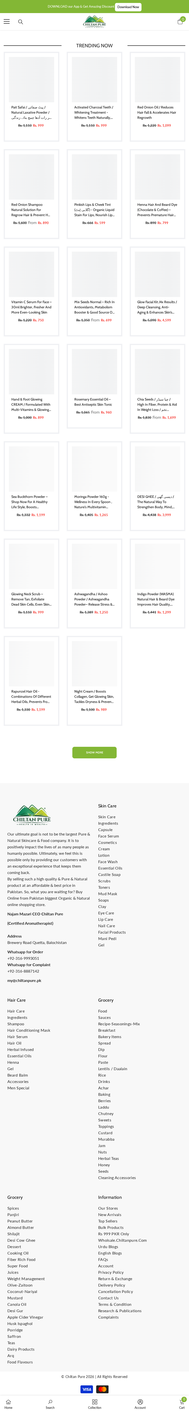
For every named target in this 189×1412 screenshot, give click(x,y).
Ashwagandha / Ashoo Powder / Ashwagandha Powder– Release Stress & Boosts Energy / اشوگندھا (93, 599)
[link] (50, 1404)
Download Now (128, 7)
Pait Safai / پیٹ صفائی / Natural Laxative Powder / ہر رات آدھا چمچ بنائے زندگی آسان (31, 112)
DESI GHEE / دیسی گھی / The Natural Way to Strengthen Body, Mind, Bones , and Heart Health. (156, 502)
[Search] (21, 22)
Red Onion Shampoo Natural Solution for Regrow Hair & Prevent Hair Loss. (31, 210)
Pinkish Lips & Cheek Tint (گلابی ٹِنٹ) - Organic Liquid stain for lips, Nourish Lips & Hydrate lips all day (94, 210)
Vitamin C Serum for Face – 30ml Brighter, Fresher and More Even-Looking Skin (31, 307)
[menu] (7, 21)
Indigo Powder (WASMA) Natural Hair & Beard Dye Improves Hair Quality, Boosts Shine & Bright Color (155, 599)
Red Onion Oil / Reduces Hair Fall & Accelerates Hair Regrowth (156, 112)
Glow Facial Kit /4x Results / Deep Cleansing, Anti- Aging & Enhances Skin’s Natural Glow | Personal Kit (157, 307)
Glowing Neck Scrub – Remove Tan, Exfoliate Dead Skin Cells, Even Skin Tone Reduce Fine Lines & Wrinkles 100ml (30, 599)
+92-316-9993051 (23, 958)
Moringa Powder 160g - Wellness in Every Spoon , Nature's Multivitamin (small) (93, 502)
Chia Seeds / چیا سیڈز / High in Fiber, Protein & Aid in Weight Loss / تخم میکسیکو (157, 404)
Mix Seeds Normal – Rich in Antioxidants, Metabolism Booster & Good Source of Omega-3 (94, 307)
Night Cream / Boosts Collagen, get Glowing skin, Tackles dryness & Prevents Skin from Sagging (94, 696)
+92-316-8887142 (23, 971)
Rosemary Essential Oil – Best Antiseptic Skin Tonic (93, 402)
